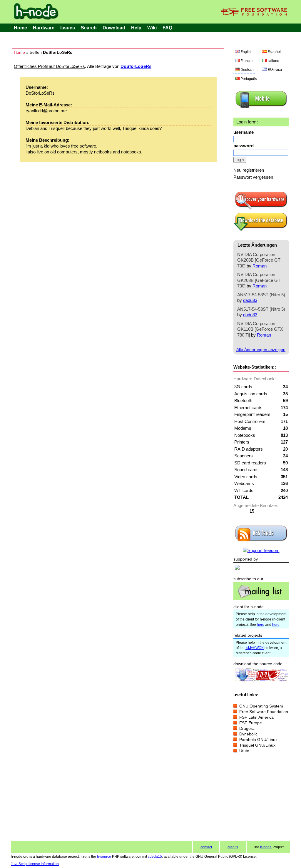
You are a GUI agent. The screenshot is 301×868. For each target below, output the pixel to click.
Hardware (43, 27)
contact (206, 847)
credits (233, 847)
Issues (67, 27)
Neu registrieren (248, 170)
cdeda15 (155, 856)
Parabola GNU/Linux (258, 739)
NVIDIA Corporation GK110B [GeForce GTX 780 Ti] (260, 329)
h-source (104, 856)
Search (89, 27)
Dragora (247, 728)
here (260, 625)
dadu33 (250, 300)
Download (114, 27)
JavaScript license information (35, 864)
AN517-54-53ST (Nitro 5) (261, 294)
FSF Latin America (256, 717)
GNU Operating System (261, 706)
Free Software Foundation (263, 711)
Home (20, 27)
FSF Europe (250, 722)
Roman (259, 265)
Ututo (244, 750)
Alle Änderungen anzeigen (260, 349)
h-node (266, 847)
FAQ (167, 27)
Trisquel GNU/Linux (257, 745)
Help (136, 27)
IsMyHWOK (254, 648)
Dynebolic (248, 734)
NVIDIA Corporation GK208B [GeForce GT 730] (258, 260)
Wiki (152, 27)
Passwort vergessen (253, 177)
